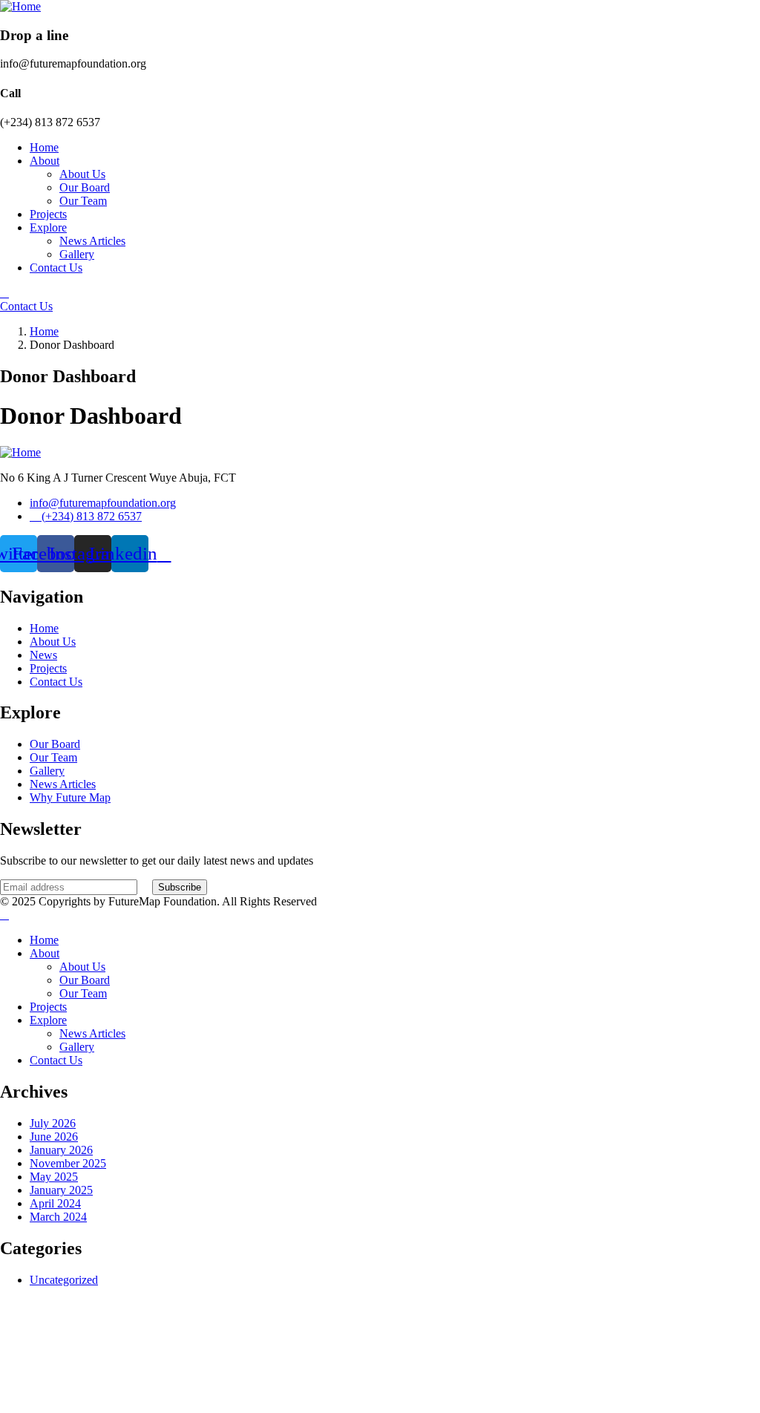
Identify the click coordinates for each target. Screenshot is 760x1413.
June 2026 (54, 1136)
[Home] (20, 6)
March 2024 (58, 1216)
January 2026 (61, 1150)
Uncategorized (64, 1279)
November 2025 (68, 1163)
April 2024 (55, 1203)
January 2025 (61, 1190)
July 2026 (53, 1123)
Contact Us (26, 306)
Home (44, 331)
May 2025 (54, 1176)
